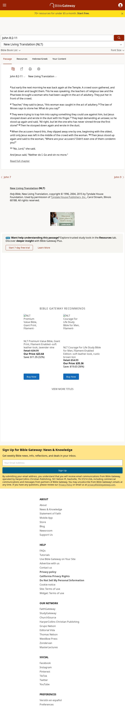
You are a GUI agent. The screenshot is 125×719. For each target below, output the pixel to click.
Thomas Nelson (49, 634)
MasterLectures (49, 647)
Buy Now (31, 376)
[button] (120, 5)
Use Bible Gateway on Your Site (57, 559)
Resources (22, 58)
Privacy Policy (65, 484)
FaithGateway (47, 609)
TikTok (43, 676)
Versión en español (51, 700)
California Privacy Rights (55, 576)
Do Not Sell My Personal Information (62, 580)
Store (43, 522)
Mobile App (46, 517)
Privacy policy (48, 572)
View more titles (62, 389)
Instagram (46, 667)
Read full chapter (20, 161)
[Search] (119, 38)
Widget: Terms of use (52, 593)
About (43, 505)
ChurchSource (48, 617)
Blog (42, 526)
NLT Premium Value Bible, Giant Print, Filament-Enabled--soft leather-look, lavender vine (42, 344)
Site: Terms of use (50, 589)
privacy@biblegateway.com (101, 484)
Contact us (46, 567)
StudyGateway (48, 613)
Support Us (46, 534)
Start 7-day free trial (19, 247)
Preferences (47, 704)
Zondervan (46, 643)
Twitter (44, 680)
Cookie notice (47, 584)
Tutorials (45, 555)
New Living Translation (24, 188)
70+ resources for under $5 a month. (61, 13)
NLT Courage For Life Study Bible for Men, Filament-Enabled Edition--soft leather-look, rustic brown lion (82, 352)
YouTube (45, 684)
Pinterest (45, 671)
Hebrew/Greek (40, 58)
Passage (7, 58)
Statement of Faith (50, 513)
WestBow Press (48, 638)
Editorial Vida (47, 630)
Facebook (45, 663)
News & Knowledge (51, 509)
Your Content (59, 58)
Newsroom (46, 530)
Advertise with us (49, 563)
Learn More (44, 247)
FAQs (43, 550)
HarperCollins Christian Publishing (59, 621)
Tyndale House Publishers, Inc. (68, 197)
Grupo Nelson (48, 626)
